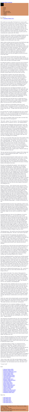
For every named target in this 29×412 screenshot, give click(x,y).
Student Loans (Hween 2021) (9, 389)
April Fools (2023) (7, 381)
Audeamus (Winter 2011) (8, 18)
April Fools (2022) (7, 388)
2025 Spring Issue (7, 400)
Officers (5, 13)
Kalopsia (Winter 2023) (8, 379)
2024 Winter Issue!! (7, 401)
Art (4, 10)
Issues (4, 8)
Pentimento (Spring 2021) (8, 392)
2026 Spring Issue (7, 397)
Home (4, 7)
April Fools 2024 (7, 377)
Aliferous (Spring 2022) (8, 386)
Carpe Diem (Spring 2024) (9, 376)
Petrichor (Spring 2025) (8, 372)
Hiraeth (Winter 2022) (8, 383)
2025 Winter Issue (7, 398)
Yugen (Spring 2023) (7, 382)
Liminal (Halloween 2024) (9, 375)
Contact (5, 15)
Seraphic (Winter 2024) (8, 374)
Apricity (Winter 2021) (8, 387)
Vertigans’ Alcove (7, 12)
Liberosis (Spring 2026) (8, 369)
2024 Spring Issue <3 (7, 402)
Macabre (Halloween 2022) (9, 385)
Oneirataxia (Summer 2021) (9, 391)
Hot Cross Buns (6, 11)
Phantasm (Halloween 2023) (9, 380)
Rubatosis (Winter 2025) (8, 370)
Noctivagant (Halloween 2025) (9, 371)
